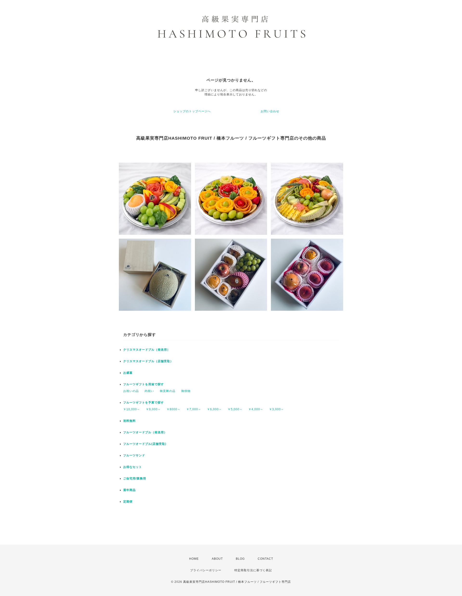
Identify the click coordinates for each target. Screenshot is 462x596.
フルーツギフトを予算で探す (143, 402)
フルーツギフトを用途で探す (143, 384)
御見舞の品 (167, 391)
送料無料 (129, 420)
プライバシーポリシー (205, 570)
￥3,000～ (276, 409)
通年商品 (129, 490)
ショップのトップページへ (192, 111)
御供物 (186, 391)
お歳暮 (128, 372)
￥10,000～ (131, 409)
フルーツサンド (134, 455)
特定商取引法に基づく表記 (253, 570)
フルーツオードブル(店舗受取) (144, 444)
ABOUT (217, 558)
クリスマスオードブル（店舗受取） (148, 361)
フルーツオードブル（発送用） (145, 432)
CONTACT (265, 558)
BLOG (240, 558)
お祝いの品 (131, 391)
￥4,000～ (255, 409)
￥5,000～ (235, 409)
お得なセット (132, 467)
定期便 (128, 501)
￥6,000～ (214, 409)
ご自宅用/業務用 (134, 478)
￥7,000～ (193, 409)
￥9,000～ (153, 409)
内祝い (149, 391)
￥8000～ (173, 409)
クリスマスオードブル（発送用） (146, 349)
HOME (194, 558)
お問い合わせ (270, 111)
